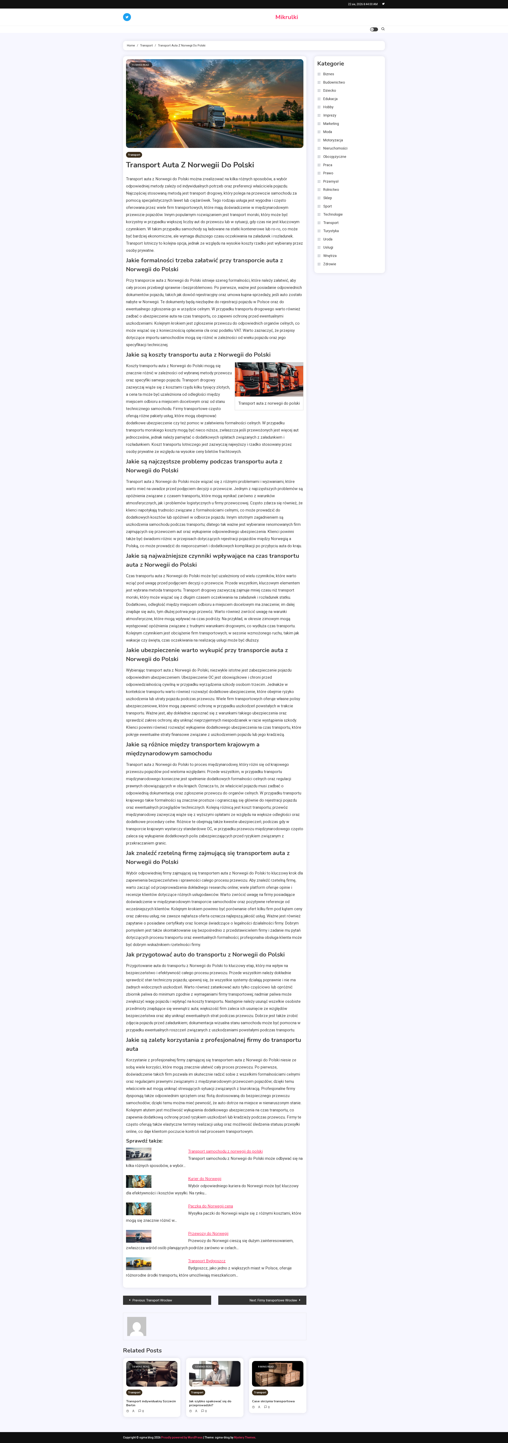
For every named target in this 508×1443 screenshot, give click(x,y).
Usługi (328, 247)
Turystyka (331, 231)
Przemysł (331, 181)
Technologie (333, 214)
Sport (327, 206)
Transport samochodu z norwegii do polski (225, 1151)
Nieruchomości (335, 148)
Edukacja (330, 99)
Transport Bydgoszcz (207, 1261)
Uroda (327, 239)
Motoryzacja (333, 140)
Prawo (328, 173)
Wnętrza (330, 256)
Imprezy (329, 115)
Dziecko (329, 90)
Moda (327, 132)
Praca (327, 165)
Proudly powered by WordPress (182, 1437)
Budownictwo (334, 82)
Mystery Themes (244, 1437)
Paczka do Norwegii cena (210, 1206)
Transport (134, 154)
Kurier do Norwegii (204, 1178)
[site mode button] (374, 29)
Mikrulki (286, 17)
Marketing (331, 124)
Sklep (327, 198)
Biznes (328, 74)
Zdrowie (329, 264)
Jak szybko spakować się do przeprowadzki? (210, 1403)
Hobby (328, 107)
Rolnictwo (331, 189)
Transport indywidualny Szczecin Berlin (151, 1403)
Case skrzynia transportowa (273, 1401)
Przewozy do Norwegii (208, 1233)
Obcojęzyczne (334, 156)
